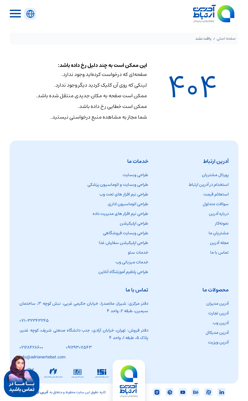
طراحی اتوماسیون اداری (128, 204)
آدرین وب (221, 323)
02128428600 (31, 347)
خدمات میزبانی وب (132, 262)
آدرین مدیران (217, 303)
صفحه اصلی (226, 38)
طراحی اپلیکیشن (134, 223)
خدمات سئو (138, 252)
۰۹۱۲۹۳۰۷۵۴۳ (79, 347)
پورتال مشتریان (215, 175)
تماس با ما (219, 252)
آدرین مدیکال (217, 332)
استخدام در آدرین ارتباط (209, 184)
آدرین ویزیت (218, 342)
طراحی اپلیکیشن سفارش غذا (123, 243)
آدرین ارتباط (39, 392)
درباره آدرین (219, 213)
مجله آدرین (219, 243)
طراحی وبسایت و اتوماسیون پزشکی (118, 184)
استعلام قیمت (216, 194)
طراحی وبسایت (135, 175)
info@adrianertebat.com (42, 357)
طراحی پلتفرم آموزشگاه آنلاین (123, 272)
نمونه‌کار (222, 223)
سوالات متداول (216, 204)
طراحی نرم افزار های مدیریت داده (120, 213)
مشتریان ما (219, 233)
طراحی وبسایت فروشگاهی (125, 233)
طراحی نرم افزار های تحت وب (123, 194)
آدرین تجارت (218, 313)
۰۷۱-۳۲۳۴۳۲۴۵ (34, 320)
